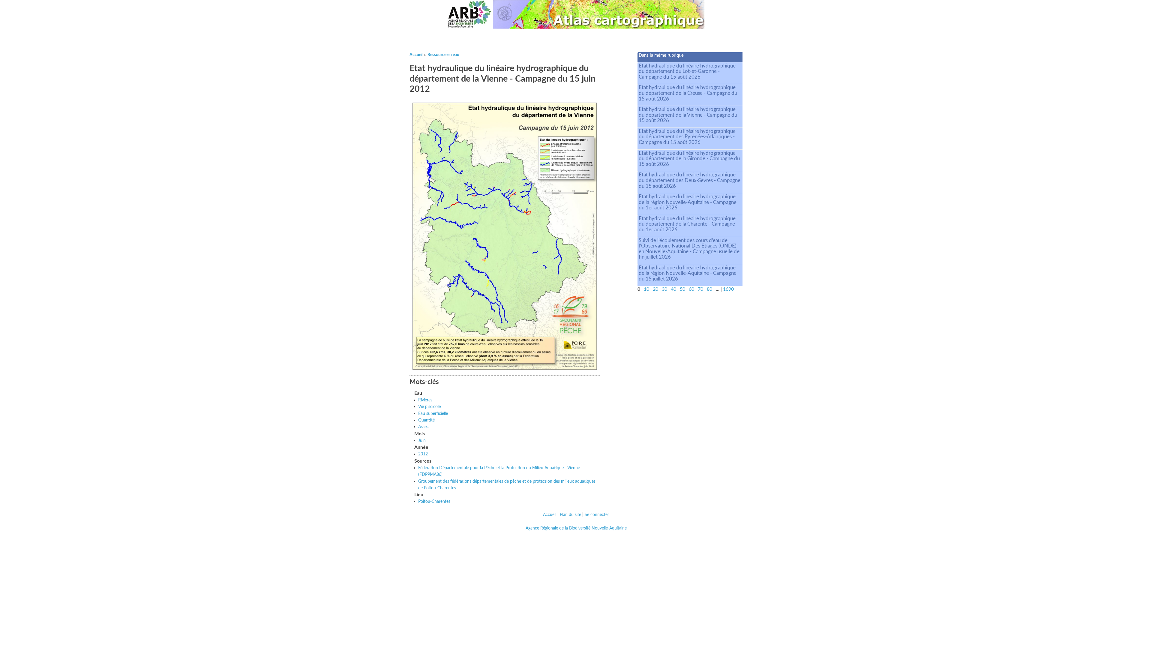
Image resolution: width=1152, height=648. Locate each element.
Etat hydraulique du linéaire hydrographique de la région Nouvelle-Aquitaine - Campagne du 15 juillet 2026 (687, 273)
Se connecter (597, 515)
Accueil (416, 55)
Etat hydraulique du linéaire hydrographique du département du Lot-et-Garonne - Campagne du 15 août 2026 (687, 71)
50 (682, 289)
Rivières (425, 400)
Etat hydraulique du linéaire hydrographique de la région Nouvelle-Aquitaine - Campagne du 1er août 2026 (687, 202)
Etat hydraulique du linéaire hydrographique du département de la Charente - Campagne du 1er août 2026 (687, 224)
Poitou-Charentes (434, 501)
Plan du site (570, 515)
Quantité (426, 420)
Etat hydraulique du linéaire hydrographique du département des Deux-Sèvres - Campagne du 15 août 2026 (689, 180)
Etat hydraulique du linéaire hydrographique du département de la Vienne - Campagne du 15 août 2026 (688, 115)
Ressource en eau (443, 55)
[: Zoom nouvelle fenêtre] (504, 236)
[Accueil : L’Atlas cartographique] (599, 14)
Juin (422, 440)
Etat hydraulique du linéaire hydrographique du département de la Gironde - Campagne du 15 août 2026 (689, 159)
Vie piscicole (429, 406)
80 (709, 289)
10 (646, 289)
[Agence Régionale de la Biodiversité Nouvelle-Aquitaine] (469, 14)
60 (691, 289)
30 (664, 289)
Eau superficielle (433, 413)
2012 (423, 454)
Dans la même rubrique (661, 55)
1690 (728, 289)
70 (700, 289)
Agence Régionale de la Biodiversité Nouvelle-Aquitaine (576, 528)
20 (655, 289)
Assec (423, 426)
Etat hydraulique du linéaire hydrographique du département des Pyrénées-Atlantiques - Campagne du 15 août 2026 (687, 137)
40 (673, 289)
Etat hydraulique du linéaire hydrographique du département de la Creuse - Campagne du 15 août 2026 (688, 93)
